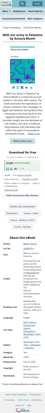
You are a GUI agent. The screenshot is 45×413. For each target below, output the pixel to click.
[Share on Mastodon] (13, 87)
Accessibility (37, 400)
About (6, 11)
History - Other (31, 213)
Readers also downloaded (22, 206)
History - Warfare (22, 226)
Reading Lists (19, 11)
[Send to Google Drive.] (11, 168)
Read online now (23, 141)
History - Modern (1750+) (22, 220)
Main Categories (35, 18)
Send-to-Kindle (25, 175)
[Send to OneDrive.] (15, 168)
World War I (12, 213)
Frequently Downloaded (13, 18)
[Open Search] (22, 3)
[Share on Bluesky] (26, 87)
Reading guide (11, 190)
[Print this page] (31, 87)
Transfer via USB (30, 179)
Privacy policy (35, 394)
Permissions (9, 400)
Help (29, 405)
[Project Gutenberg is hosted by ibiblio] (22, 411)
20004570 (28, 248)
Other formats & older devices (22, 195)
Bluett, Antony (30, 243)
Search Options (35, 11)
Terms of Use (23, 400)
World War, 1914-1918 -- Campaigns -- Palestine (32, 345)
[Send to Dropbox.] (7, 168)
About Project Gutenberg (16, 394)
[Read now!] (22, 82)
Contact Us (19, 405)
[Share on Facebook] (22, 87)
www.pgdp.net (32, 272)
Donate (37, 4)
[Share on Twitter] (18, 87)
